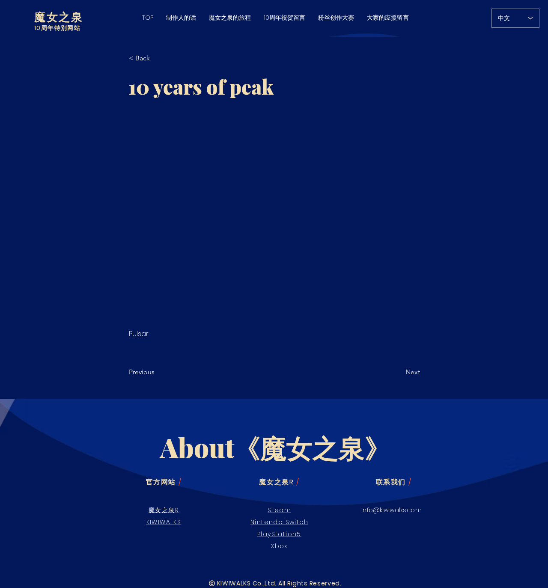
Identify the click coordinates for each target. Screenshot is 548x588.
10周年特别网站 (57, 28)
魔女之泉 (58, 16)
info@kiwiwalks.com (391, 510)
